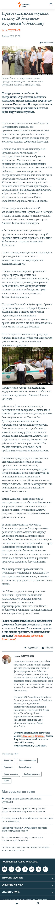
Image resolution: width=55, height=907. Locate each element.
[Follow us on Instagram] (11, 869)
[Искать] (38, 903)
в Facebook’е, (27, 736)
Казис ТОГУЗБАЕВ (11, 30)
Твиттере (40, 736)
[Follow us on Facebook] (18, 869)
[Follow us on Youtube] (4, 869)
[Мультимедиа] (16, 903)
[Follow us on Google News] (38, 869)
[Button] (46, 43)
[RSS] (45, 869)
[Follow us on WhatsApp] (31, 869)
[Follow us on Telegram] (25, 869)
